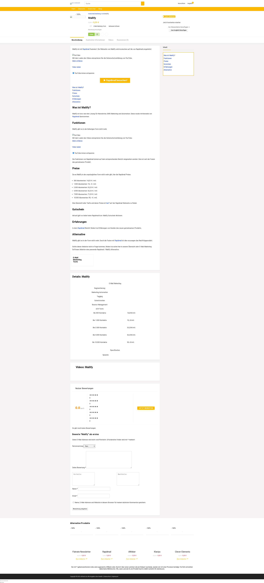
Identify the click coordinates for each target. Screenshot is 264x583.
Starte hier (92, 9)
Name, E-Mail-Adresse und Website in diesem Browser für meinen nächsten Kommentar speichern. (110, 502)
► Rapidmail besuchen (115, 80)
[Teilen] (5, 580)
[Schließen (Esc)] (7, 580)
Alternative (76, 102)
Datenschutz (107, 576)
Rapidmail (86, 49)
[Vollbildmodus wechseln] (3, 580)
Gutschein (76, 96)
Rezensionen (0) (122, 40)
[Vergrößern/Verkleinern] (1, 580)
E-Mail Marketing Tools (98, 13)
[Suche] (142, 3)
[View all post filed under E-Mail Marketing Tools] (86, 260)
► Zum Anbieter (169, 16)
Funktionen (76, 90)
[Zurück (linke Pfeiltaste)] (1, 582)
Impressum (115, 576)
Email (74, 496)
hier (107, 203)
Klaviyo (157, 552)
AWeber (132, 552)
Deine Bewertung (79, 468)
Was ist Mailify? (78, 87)
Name (75, 489)
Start (73, 9)
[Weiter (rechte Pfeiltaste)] (3, 582)
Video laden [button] (76, 67)
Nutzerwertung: (78, 446)
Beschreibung (77, 40)
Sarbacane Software (114, 26)
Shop (100, 9)
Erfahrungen (76, 99)
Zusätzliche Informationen (95, 40)
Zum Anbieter (81, 559)
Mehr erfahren (77, 61)
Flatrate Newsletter (81, 552)
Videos (110, 40)
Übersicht (81, 9)
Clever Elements (182, 552)
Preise (74, 93)
